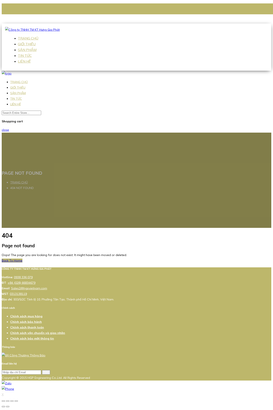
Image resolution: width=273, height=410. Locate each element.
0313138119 (18, 294)
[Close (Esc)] (3, 401)
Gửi (46, 372)
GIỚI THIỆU (27, 44)
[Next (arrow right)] (7, 406)
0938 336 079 (30, 15)
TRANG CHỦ (28, 38)
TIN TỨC (25, 55)
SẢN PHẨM (27, 50)
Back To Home (12, 260)
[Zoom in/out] (16, 401)
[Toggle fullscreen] (12, 401)
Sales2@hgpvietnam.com (38, 21)
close (5, 130)
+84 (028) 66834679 (21, 283)
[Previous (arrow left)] (3, 406)
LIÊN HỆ (24, 61)
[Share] (7, 401)
